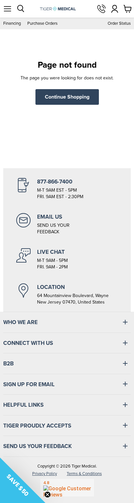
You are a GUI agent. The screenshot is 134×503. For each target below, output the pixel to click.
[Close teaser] (47, 494)
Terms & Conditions (84, 473)
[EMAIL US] (67, 224)
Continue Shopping (67, 97)
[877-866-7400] (67, 189)
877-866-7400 (101, 9)
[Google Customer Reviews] (67, 487)
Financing (12, 23)
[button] (23, 480)
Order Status (119, 23)
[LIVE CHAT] (67, 259)
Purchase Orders (42, 23)
